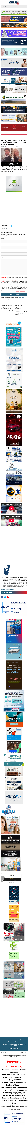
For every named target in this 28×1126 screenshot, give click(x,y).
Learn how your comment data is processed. (13, 298)
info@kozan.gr (14, 1048)
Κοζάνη (5, 228)
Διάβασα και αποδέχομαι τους (13, 291)
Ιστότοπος (3, 251)
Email (2, 245)
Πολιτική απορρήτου (13, 280)
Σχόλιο (2, 257)
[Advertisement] (14, 547)
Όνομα (2, 238)
